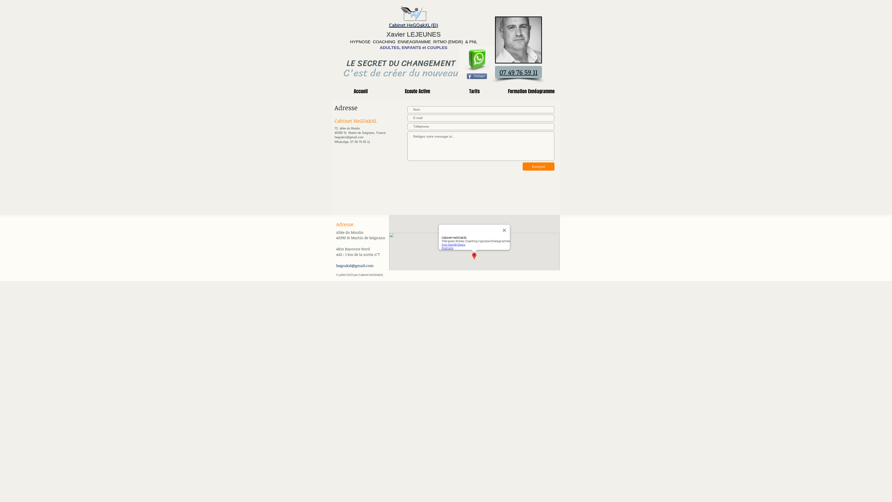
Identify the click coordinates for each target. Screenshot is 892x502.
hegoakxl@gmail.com (355, 265)
